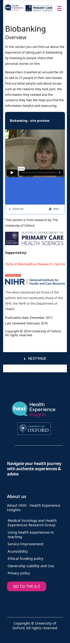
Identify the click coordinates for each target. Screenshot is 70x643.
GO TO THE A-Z (26, 586)
